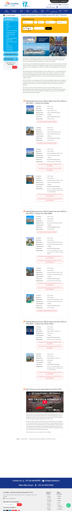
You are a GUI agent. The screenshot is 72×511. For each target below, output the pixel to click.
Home (18, 439)
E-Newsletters (54, 11)
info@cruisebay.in (65, 4)
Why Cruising (6, 11)
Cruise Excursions (35, 11)
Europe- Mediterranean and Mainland (11, 39)
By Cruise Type (8, 59)
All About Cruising (14, 11)
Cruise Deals (21, 11)
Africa (7, 24)
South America (9, 49)
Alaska (7, 22)
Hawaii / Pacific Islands (11, 41)
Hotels (59, 498)
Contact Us (66, 11)
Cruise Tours (27, 11)
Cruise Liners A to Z (9, 55)
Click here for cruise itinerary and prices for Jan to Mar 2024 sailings (50, 200)
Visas (59, 502)
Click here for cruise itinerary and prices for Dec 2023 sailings (49, 165)
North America (9, 47)
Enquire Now (64, 1)
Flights (59, 496)
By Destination (8, 20)
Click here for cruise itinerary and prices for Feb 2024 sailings (49, 170)
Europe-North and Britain (10, 35)
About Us (60, 11)
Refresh (29, 30)
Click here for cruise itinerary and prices (47, 121)
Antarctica (8, 26)
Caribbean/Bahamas (10, 32)
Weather (60, 509)
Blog (48, 10)
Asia (7, 28)
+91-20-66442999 (53, 4)
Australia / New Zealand (11, 30)
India (7, 43)
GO (14, 67)
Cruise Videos (42, 11)
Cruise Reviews (55, 1)
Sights (59, 500)
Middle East (9, 45)
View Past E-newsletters (9, 507)
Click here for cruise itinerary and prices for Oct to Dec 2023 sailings (49, 195)
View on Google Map (10, 498)
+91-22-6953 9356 (64, 7)
